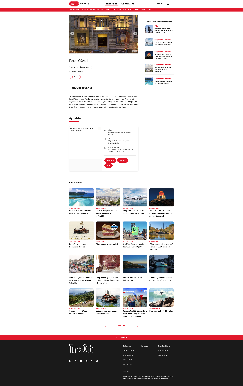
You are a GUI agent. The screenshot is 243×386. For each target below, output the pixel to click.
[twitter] (76, 361)
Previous (72, 33)
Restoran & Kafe (74, 9)
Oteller (137, 9)
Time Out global (163, 355)
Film (102, 9)
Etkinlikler (85, 9)
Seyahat (130, 9)
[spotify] (97, 361)
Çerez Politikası (127, 360)
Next (135, 33)
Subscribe (160, 4)
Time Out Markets (127, 4)
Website (122, 160)
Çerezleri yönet (127, 364)
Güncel (144, 9)
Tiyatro (113, 9)
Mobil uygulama (163, 351)
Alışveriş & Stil (121, 9)
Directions (110, 160)
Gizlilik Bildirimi (128, 355)
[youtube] (81, 361)
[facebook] (70, 361)
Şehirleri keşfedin (111, 4)
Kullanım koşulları (128, 351)
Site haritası (126, 372)
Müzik (107, 9)
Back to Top (123, 338)
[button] (99, 128)
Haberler (121, 325)
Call (108, 166)
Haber (149, 9)
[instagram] (86, 361)
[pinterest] (91, 361)
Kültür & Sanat (94, 9)
